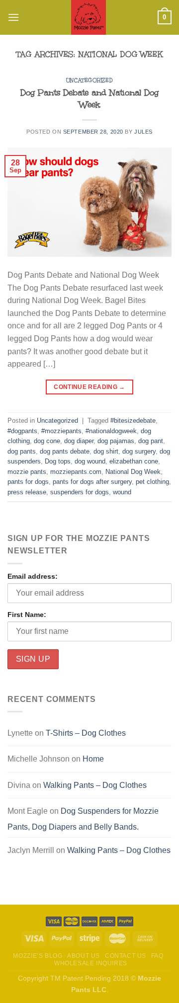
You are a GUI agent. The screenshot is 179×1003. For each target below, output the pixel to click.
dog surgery (139, 451)
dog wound (90, 461)
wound (122, 492)
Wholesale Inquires (90, 963)
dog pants (21, 451)
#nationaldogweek (111, 431)
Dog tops (58, 461)
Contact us (125, 955)
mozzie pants (26, 471)
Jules (143, 132)
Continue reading (89, 387)
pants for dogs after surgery (92, 481)
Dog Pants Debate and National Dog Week (89, 99)
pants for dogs (28, 481)
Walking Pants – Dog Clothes (95, 785)
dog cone (47, 441)
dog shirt (105, 451)
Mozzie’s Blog (37, 955)
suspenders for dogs (79, 492)
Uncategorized (89, 80)
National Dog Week (133, 471)
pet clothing (152, 481)
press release (26, 492)
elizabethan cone (133, 461)
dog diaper (78, 441)
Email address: (32, 576)
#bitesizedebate (133, 420)
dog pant (150, 441)
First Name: (26, 614)
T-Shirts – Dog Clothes (86, 733)
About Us (83, 955)
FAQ (157, 955)
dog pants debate (65, 451)
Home (93, 759)
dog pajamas (115, 441)
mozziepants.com (75, 471)
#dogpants (22, 431)
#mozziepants (61, 431)
